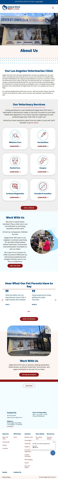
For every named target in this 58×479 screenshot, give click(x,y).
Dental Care (28, 443)
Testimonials (6, 442)
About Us (5, 434)
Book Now (29, 386)
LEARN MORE (14, 146)
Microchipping (28, 459)
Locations (5, 448)
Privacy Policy (6, 477)
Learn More (39, 1)
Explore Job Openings (29, 374)
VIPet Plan (17, 434)
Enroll (15, 437)
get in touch (33, 123)
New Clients (40, 434)
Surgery (27, 446)
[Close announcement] (56, 1)
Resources (50, 434)
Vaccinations (28, 440)
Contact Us (17, 472)
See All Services (29, 208)
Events (4, 472)
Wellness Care (29, 437)
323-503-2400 (11, 415)
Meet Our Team (15, 266)
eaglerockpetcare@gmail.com (14, 417)
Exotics (27, 462)
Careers (4, 445)
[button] (53, 453)
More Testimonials (29, 319)
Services (28, 434)
